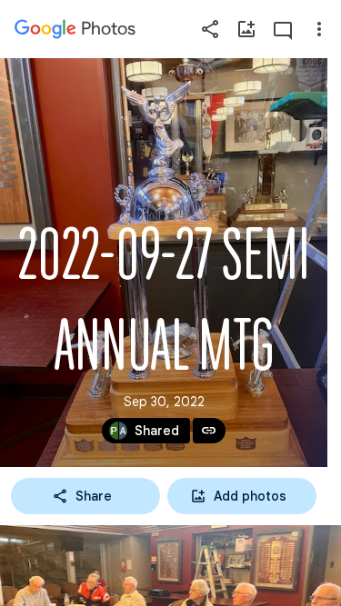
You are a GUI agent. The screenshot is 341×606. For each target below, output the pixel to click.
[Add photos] (246, 29)
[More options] (319, 29)
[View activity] (283, 29)
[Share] (210, 29)
